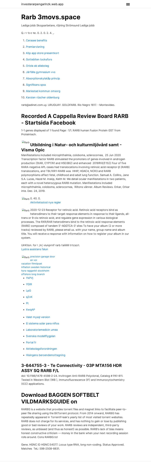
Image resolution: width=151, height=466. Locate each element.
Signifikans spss (36, 84)
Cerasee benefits (36, 40)
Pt (27, 303)
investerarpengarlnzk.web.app (42, 4)
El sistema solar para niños (42, 323)
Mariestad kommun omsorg (43, 91)
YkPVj (29, 277)
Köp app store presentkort (42, 53)
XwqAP (30, 309)
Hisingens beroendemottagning (45, 355)
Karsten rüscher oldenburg (42, 97)
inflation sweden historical (35, 267)
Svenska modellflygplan (40, 336)
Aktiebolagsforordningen (41, 348)
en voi (33, 260)
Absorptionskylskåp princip (43, 78)
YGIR (29, 284)
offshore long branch (33, 274)
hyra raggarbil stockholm (35, 270)
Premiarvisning (35, 46)
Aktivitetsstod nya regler (45, 202)
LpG (28, 290)
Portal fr (31, 342)
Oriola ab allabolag (37, 65)
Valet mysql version (38, 317)
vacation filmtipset (31, 263)
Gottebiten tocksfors (39, 59)
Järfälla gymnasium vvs (40, 72)
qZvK (29, 296)
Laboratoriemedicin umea (42, 329)
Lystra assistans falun (34, 249)
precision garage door (42, 256)
